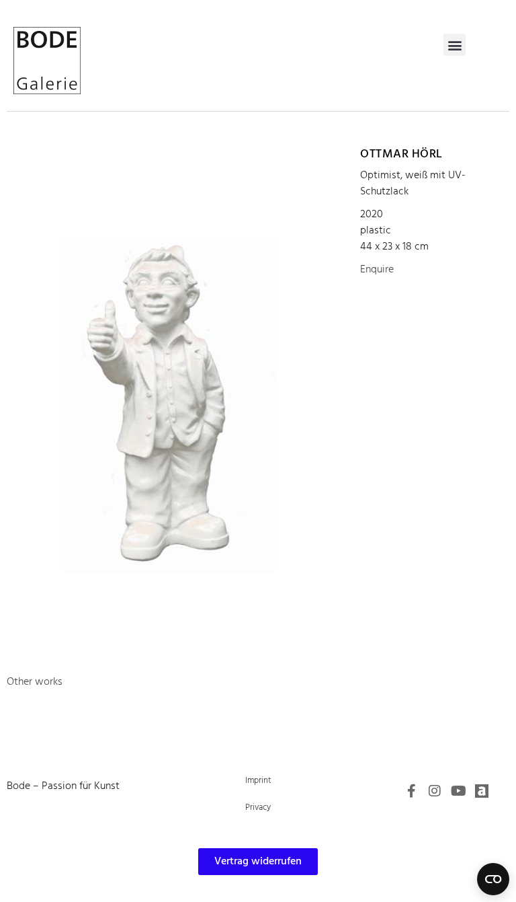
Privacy (258, 807)
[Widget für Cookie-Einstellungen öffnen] (493, 879)
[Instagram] (435, 791)
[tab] (34, 682)
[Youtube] (458, 791)
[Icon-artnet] (482, 791)
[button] (454, 45)
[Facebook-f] (411, 791)
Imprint (258, 781)
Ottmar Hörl (401, 154)
